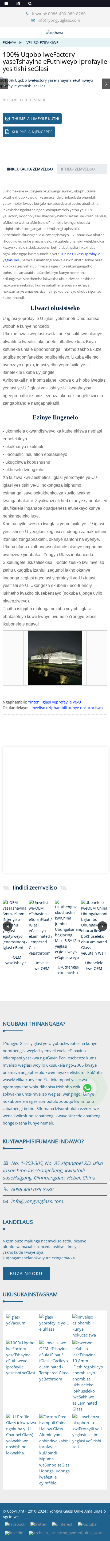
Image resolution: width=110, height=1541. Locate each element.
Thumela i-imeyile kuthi (35, 118)
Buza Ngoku (26, 1273)
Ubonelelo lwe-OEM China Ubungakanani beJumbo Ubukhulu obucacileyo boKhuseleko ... (94, 965)
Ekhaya (9, 42)
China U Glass (73, 253)
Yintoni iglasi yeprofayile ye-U (54, 702)
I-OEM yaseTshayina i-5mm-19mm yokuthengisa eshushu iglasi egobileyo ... (15, 960)
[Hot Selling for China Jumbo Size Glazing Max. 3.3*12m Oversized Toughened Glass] (68, 930)
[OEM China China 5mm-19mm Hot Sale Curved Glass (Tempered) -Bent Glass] (16, 925)
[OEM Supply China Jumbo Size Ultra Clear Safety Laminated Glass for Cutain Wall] (94, 928)
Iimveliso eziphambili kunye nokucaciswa (66, 707)
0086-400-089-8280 (32, 1189)
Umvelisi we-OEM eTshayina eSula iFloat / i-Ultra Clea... (42, 965)
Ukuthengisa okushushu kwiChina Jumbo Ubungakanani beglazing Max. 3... (68, 970)
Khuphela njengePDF (32, 131)
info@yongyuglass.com (59, 20)
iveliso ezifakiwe (41, 42)
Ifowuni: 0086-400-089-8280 (59, 13)
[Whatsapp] (87, 1088)
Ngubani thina (34, 1023)
